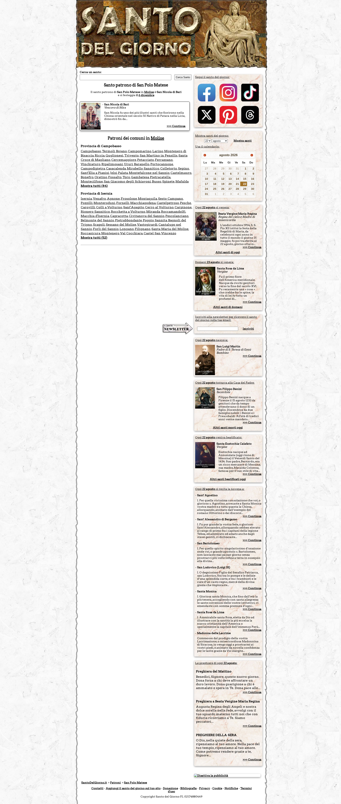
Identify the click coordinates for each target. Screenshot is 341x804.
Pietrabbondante (128, 220)
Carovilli (88, 207)
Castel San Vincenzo (160, 233)
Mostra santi (243, 140)
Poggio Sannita (155, 220)
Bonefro (87, 177)
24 (206, 188)
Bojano (121, 151)
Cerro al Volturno (159, 207)
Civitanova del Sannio (146, 216)
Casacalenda (116, 168)
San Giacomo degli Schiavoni (127, 181)
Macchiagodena (143, 203)
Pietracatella (160, 177)
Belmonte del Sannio (97, 220)
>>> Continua (176, 126)
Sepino (183, 168)
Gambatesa (140, 177)
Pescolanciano (176, 216)
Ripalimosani (112, 164)
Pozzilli (87, 203)
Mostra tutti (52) (94, 237)
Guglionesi (114, 155)
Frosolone (129, 198)
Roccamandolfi (173, 211)
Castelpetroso (168, 203)
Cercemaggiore (123, 160)
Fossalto (115, 177)
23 (252, 183)
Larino (157, 151)
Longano (127, 229)
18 (214, 183)
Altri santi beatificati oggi (228, 479)
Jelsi (113, 173)
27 (206, 168)
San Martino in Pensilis (158, 155)
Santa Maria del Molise (169, 229)
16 (252, 178)
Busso (156, 181)
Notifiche (231, 788)
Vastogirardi (147, 224)
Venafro (99, 198)
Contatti (97, 788)
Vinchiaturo (90, 164)
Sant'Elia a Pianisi (95, 173)
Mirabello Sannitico (143, 168)
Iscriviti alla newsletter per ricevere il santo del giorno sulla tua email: (226, 318)
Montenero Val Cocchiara (122, 233)
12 (222, 178)
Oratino (101, 177)
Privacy (204, 788)
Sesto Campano (170, 198)
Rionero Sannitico (95, 211)
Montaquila (147, 198)
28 (214, 168)
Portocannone (161, 164)
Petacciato (145, 160)
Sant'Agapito (133, 207)
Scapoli (99, 224)
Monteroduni (104, 203)
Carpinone (183, 207)
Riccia (100, 155)
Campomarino (139, 151)
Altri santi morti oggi (228, 427)
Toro (126, 177)
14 (237, 178)
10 (206, 178)
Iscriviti (248, 328)
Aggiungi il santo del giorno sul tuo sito (133, 788)
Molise (149, 92)
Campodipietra (93, 168)
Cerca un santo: (91, 72)
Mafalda (182, 181)
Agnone (113, 198)
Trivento (131, 155)
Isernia (86, 198)
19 (222, 183)
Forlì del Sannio (106, 229)
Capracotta (119, 216)
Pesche (185, 203)
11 (214, 178)
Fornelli (122, 203)
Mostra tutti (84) (94, 186)
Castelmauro (180, 173)
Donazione (170, 788)
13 (230, 178)
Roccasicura (90, 233)
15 (244, 178)
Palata (123, 173)
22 (244, 183)
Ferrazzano (164, 160)
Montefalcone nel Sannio (149, 173)
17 (206, 183)
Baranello (141, 164)
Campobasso (91, 151)
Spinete (168, 181)
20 (230, 183)
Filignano (142, 229)
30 (230, 168)
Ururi (128, 164)
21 (237, 183)
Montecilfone (92, 181)
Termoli (108, 151)
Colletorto (168, 168)
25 (214, 188)
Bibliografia (188, 788)
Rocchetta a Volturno (128, 211)
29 (222, 168)
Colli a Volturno (109, 207)
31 (237, 168)
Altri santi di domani (228, 307)
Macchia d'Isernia (95, 216)
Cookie (217, 788)
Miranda (153, 211)
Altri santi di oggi (227, 252)
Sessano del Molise (121, 224)
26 (222, 188)
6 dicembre (146, 95)
